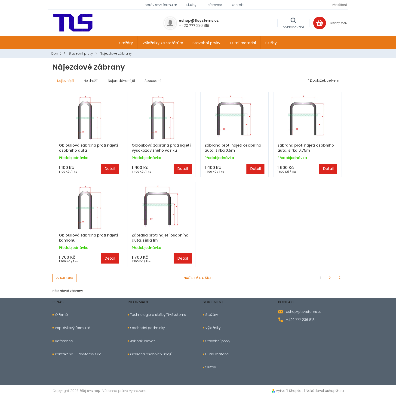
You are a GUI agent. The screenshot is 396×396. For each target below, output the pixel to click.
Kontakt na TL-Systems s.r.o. (78, 354)
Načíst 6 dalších (198, 278)
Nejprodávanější (121, 80)
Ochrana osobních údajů (151, 354)
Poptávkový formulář (160, 5)
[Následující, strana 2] (330, 278)
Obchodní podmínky (147, 327)
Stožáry (211, 314)
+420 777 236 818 (300, 319)
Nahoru (66, 278)
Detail (109, 168)
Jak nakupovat (142, 341)
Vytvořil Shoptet (289, 390)
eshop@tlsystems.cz (303, 311)
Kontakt (237, 5)
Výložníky (213, 327)
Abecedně (153, 80)
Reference (214, 5)
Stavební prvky (217, 341)
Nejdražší (91, 80)
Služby (191, 5)
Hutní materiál (217, 354)
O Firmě (61, 314)
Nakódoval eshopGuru (325, 390)
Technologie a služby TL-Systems (158, 314)
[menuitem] (126, 42)
